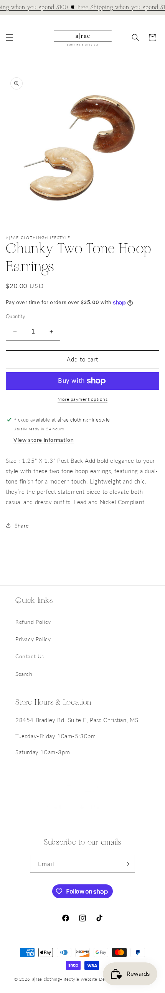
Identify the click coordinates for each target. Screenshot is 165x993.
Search (24, 674)
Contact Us (29, 656)
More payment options (82, 399)
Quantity (15, 316)
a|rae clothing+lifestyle (55, 979)
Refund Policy (33, 622)
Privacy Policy (33, 639)
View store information (43, 439)
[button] (9, 37)
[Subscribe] (126, 864)
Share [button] (22, 525)
